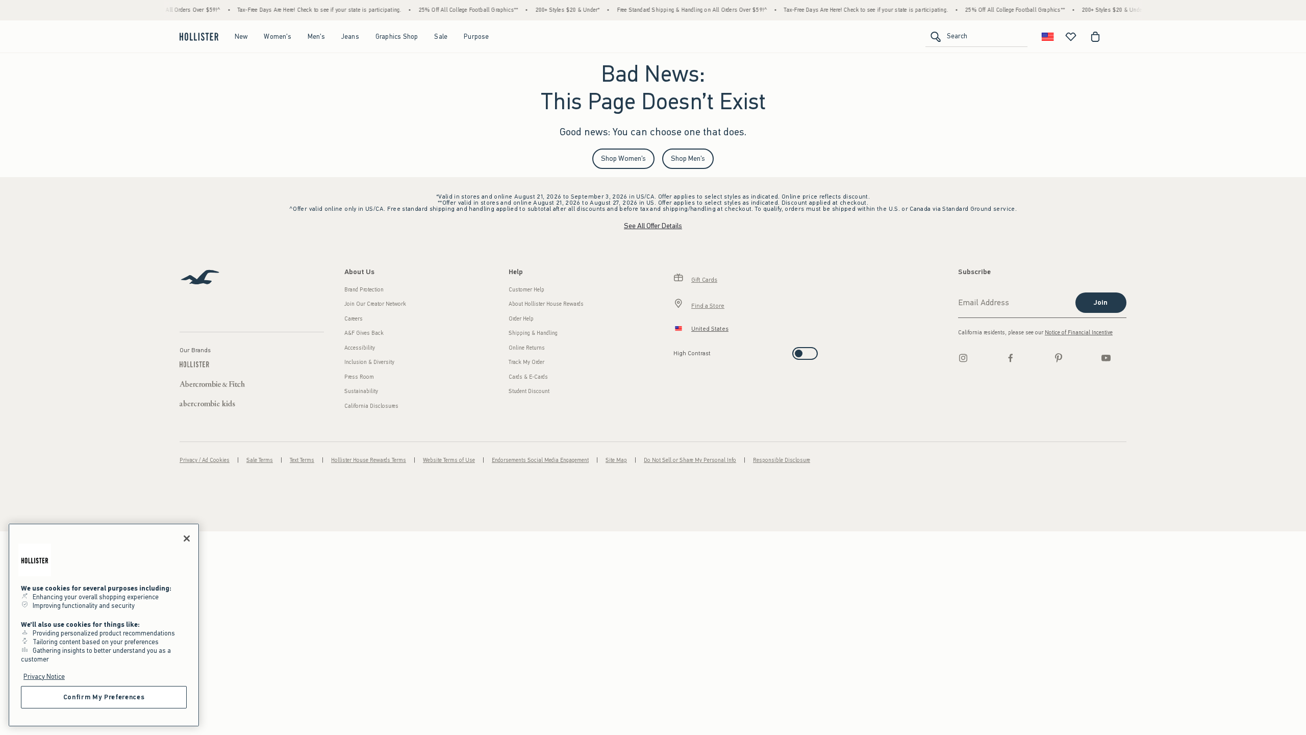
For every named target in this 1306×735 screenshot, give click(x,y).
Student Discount (529, 391)
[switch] (676, 350)
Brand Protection (364, 289)
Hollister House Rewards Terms (368, 460)
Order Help (521, 319)
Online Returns (527, 348)
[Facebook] (1011, 358)
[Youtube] (1106, 358)
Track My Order (526, 362)
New (241, 36)
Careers (353, 319)
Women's (277, 36)
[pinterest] (1058, 358)
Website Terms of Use (449, 460)
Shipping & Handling (533, 333)
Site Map (616, 460)
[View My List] (1071, 36)
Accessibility (359, 348)
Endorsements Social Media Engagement (540, 460)
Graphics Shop (396, 36)
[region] (103, 625)
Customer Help (526, 289)
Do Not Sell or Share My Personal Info (690, 460)
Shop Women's (623, 158)
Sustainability (361, 391)
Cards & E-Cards (528, 377)
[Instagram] (963, 358)
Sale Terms (259, 460)
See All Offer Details (653, 226)
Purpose (476, 36)
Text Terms (302, 460)
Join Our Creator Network (375, 304)
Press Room (359, 377)
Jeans (350, 36)
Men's (316, 36)
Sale (440, 36)
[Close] (186, 538)
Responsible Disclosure (781, 460)
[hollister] (199, 36)
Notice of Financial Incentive (1079, 332)
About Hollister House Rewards (546, 304)
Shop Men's (688, 158)
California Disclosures (371, 406)
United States (710, 329)
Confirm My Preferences (103, 697)
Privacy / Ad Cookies (205, 460)
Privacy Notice (44, 676)
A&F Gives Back (364, 333)
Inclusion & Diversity (369, 362)
